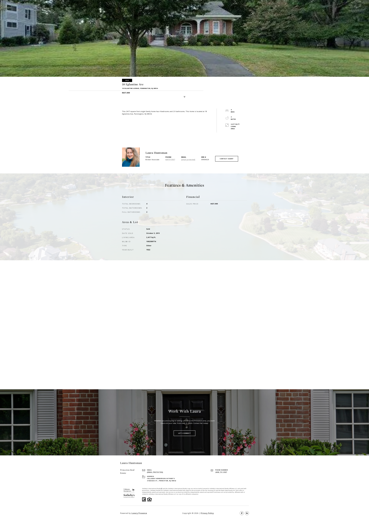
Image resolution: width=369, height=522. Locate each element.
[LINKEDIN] (247, 513)
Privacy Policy (207, 513)
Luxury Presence (139, 513)
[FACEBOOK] (242, 513)
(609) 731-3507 (221, 472)
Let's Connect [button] (184, 433)
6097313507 (170, 160)
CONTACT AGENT (227, 159)
